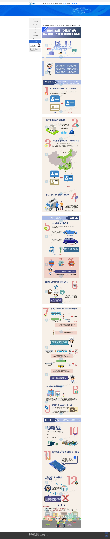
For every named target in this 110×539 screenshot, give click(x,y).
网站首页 (44, 3)
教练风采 (56, 3)
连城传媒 (50, 535)
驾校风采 (60, 3)
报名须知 (48, 3)
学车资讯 (64, 3)
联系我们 (68, 3)
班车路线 (52, 3)
